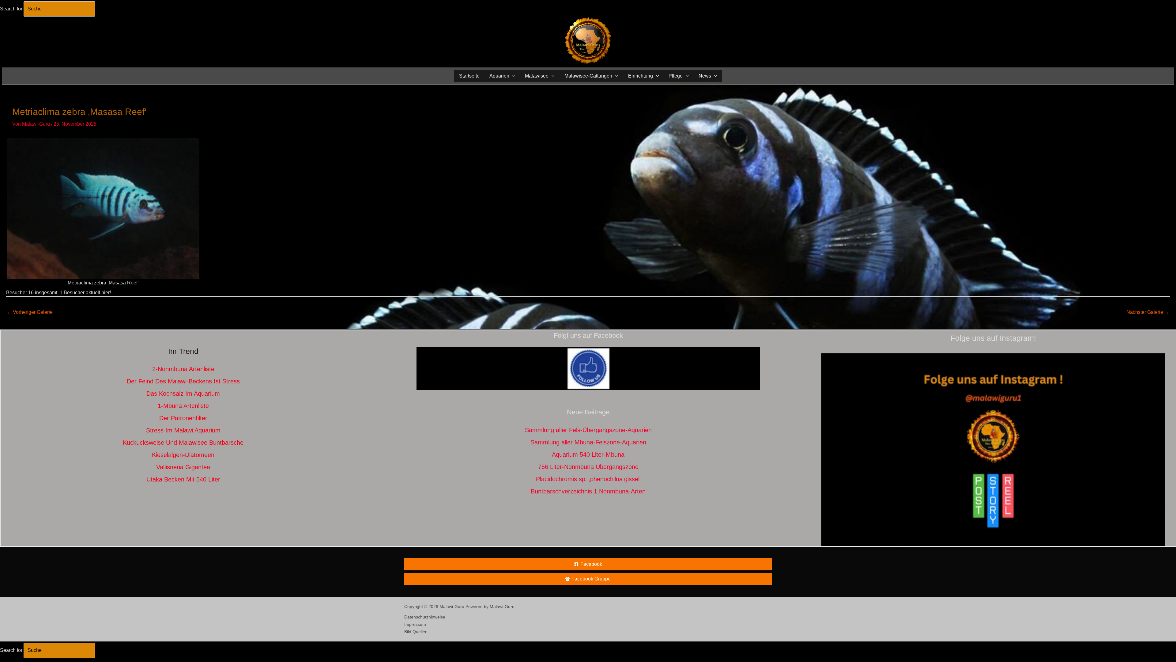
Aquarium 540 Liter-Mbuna (588, 454)
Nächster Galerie (1147, 312)
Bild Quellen (416, 631)
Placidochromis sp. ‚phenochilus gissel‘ (588, 479)
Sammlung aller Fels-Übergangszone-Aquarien (588, 430)
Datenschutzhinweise (424, 616)
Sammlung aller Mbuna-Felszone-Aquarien (588, 442)
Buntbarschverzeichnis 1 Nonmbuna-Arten (588, 491)
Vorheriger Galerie (30, 312)
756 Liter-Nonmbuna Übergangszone (588, 466)
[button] (512, 75)
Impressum (415, 624)
